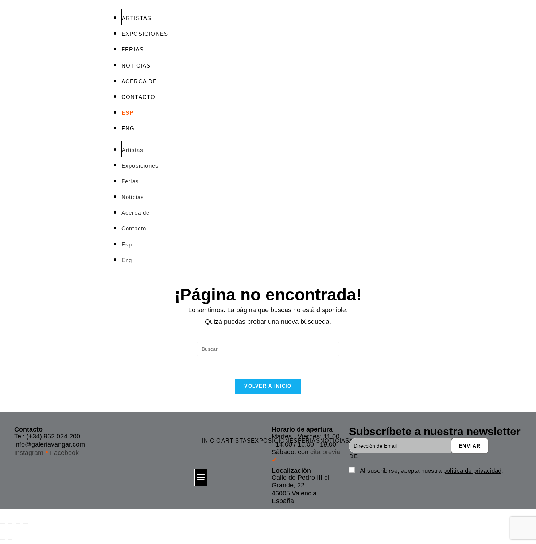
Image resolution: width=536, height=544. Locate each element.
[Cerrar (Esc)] (25, 523)
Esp (127, 113)
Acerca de (139, 81)
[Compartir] (17, 523)
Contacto (138, 97)
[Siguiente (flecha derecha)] (10, 539)
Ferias (132, 49)
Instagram (28, 453)
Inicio (211, 440)
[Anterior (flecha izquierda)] (2, 539)
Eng (128, 128)
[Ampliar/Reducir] (2, 523)
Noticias (136, 65)
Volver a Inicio (268, 386)
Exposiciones (144, 34)
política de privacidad (472, 470)
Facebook (64, 453)
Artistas (137, 18)
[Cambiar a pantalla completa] (10, 523)
